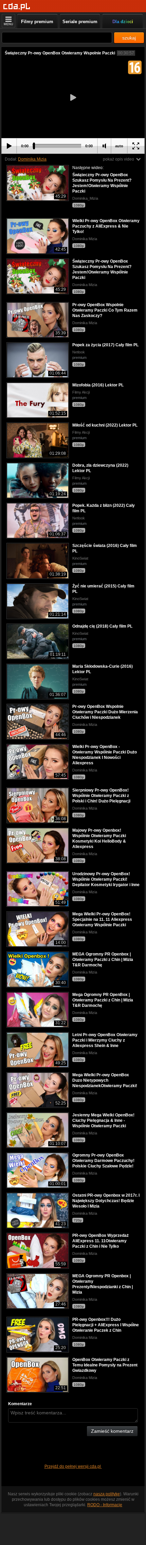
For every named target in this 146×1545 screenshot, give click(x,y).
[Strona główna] (16, 6)
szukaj (129, 37)
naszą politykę (106, 1494)
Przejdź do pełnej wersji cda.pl (73, 1466)
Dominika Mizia (32, 159)
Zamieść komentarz (112, 1431)
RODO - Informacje (104, 1504)
